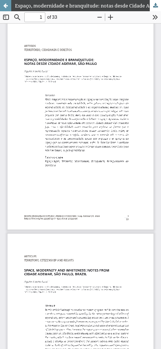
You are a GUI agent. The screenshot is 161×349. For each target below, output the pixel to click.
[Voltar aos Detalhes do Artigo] (5, 5)
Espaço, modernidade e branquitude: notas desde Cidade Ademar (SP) (88, 5)
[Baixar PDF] (155, 5)
